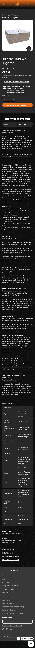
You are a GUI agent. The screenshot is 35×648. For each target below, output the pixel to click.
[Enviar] (26, 336)
